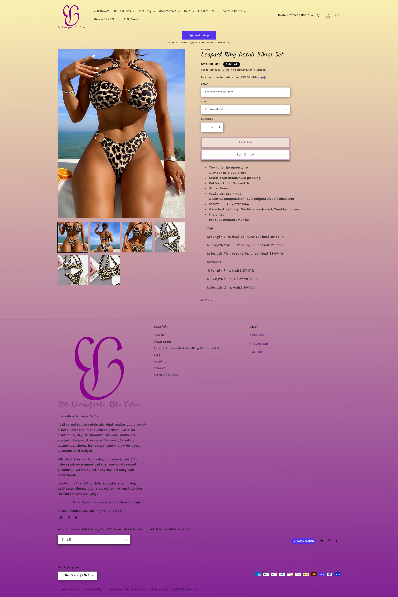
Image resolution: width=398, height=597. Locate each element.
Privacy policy (114, 589)
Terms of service (135, 589)
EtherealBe (73, 589)
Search (159, 335)
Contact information (184, 589)
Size (203, 102)
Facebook (258, 335)
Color (204, 84)
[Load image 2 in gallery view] (105, 237)
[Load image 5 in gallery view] (73, 270)
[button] (124, 11)
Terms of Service (166, 375)
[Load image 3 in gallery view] (137, 237)
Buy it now (245, 154)
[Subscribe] (125, 540)
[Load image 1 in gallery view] (73, 237)
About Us (160, 361)
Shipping (228, 70)
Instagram (259, 344)
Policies (159, 368)
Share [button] (208, 299)
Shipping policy (158, 589)
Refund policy (93, 589)
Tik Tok (256, 352)
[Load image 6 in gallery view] (105, 270)
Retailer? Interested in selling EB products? (186, 348)
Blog (157, 355)
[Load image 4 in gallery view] (170, 237)
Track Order (162, 342)
